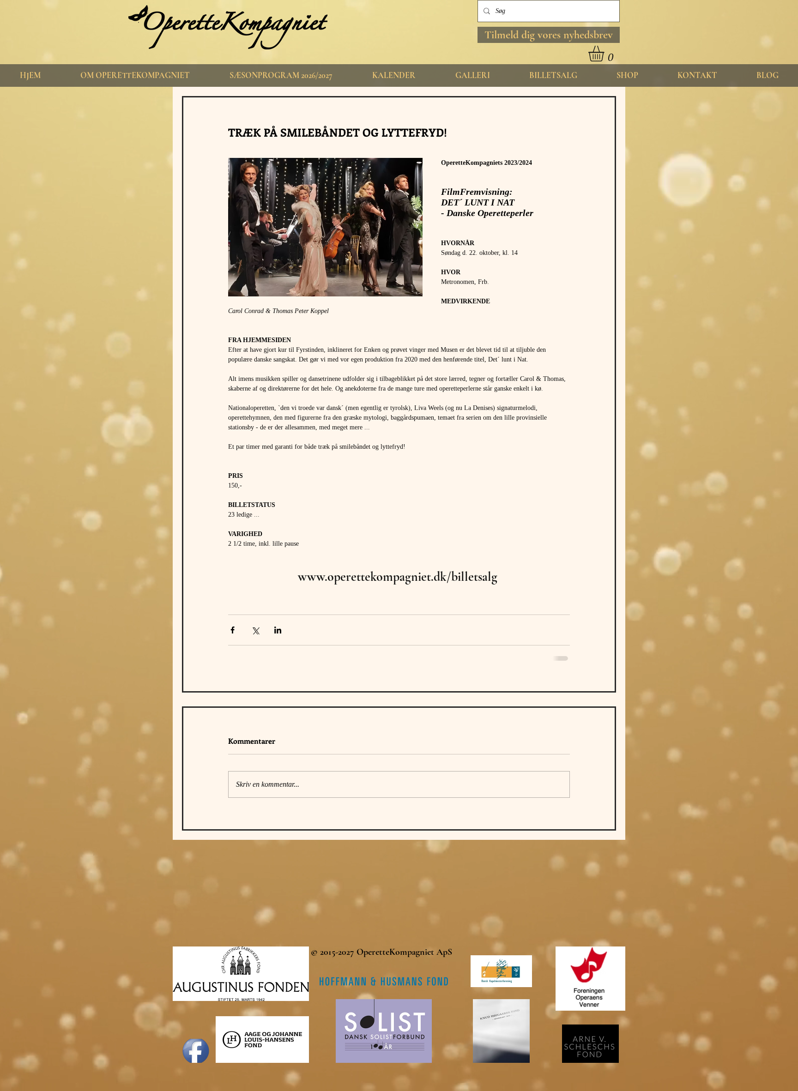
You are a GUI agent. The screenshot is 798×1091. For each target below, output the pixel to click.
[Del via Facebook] (232, 630)
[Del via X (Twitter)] (255, 630)
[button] (549, 35)
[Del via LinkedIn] (277, 630)
